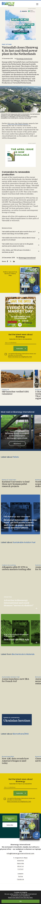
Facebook (20, 879)
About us (20, 866)
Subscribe (10, 825)
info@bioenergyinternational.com (20, 853)
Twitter (20, 876)
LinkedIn (20, 874)
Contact (21, 869)
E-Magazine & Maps (9, 818)
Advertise (20, 861)
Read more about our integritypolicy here (20, 356)
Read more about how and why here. (20, 897)
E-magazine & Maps (20, 858)
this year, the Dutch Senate (18, 123)
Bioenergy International (24, 58)
